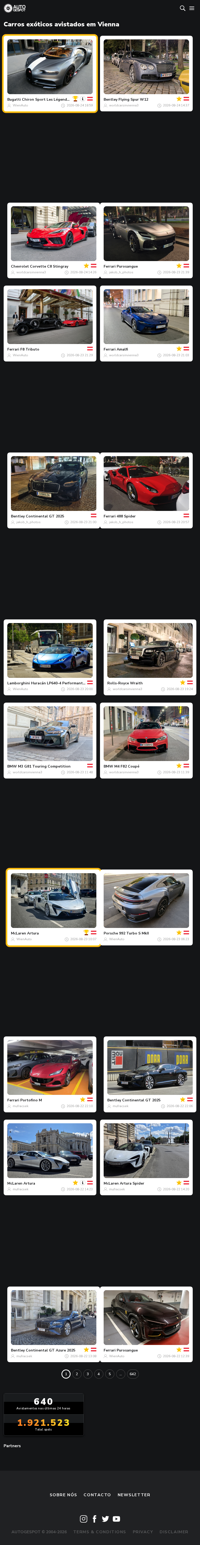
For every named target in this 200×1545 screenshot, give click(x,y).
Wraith (136, 683)
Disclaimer (174, 1532)
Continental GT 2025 (45, 516)
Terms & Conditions (99, 1532)
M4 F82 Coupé (126, 766)
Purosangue (127, 266)
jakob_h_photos (121, 272)
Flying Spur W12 (133, 99)
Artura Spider (132, 1183)
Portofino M (31, 1100)
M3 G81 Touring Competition (44, 766)
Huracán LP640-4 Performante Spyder (64, 683)
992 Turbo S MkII (134, 933)
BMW (12, 766)
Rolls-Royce (118, 683)
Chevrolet (20, 266)
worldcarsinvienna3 (124, 105)
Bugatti (14, 99)
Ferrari (110, 266)
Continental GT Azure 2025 (50, 1350)
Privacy (143, 1532)
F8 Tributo (29, 349)
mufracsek (20, 1106)
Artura (33, 933)
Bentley (110, 99)
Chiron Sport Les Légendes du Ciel (53, 99)
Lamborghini (18, 683)
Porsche (111, 933)
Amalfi (122, 349)
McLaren (18, 933)
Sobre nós (63, 1495)
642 (133, 1374)
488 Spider (126, 516)
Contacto (97, 1495)
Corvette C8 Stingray (49, 266)
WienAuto (20, 105)
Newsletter (134, 1495)
